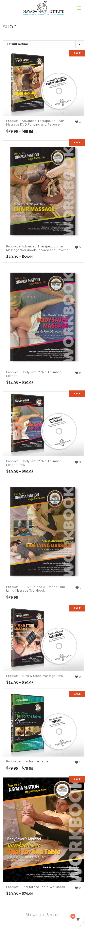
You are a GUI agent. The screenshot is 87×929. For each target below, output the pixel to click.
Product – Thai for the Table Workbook (35, 887)
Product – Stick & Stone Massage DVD (34, 676)
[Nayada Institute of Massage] (43, 9)
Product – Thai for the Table (27, 761)
